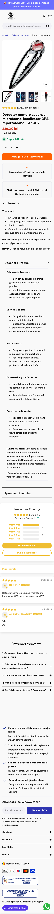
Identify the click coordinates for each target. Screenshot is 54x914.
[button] (14, 525)
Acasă (5, 35)
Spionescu (16, 901)
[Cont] (44, 16)
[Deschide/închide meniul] (4, 16)
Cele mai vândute (20, 35)
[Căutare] (47, 26)
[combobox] (27, 26)
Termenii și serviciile (12, 821)
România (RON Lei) (16, 863)
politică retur (43, 248)
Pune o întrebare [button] (27, 552)
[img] (9, 580)
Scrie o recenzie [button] (27, 545)
